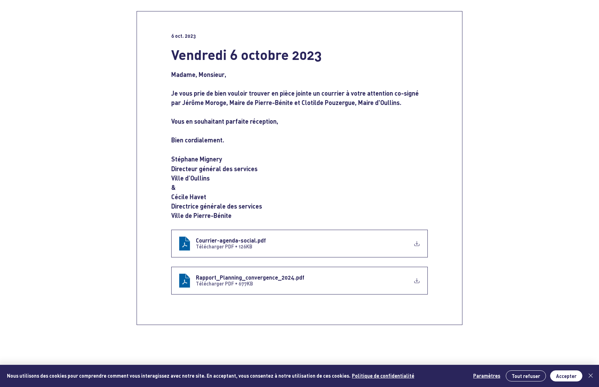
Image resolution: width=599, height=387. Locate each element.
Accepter (566, 376)
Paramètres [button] (486, 376)
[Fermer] (591, 375)
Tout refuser (526, 376)
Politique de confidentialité (383, 376)
